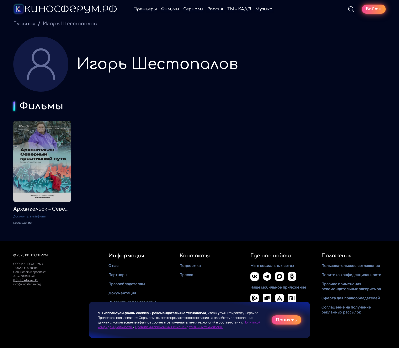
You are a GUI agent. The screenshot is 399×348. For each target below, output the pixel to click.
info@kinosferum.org (27, 284)
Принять (286, 320)
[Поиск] (351, 9)
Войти (374, 9)
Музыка (263, 9)
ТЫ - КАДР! (239, 9)
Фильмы (170, 9)
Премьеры (145, 9)
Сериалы (193, 9)
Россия (215, 9)
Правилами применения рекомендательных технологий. (179, 327)
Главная (24, 24)
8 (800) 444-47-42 (25, 280)
